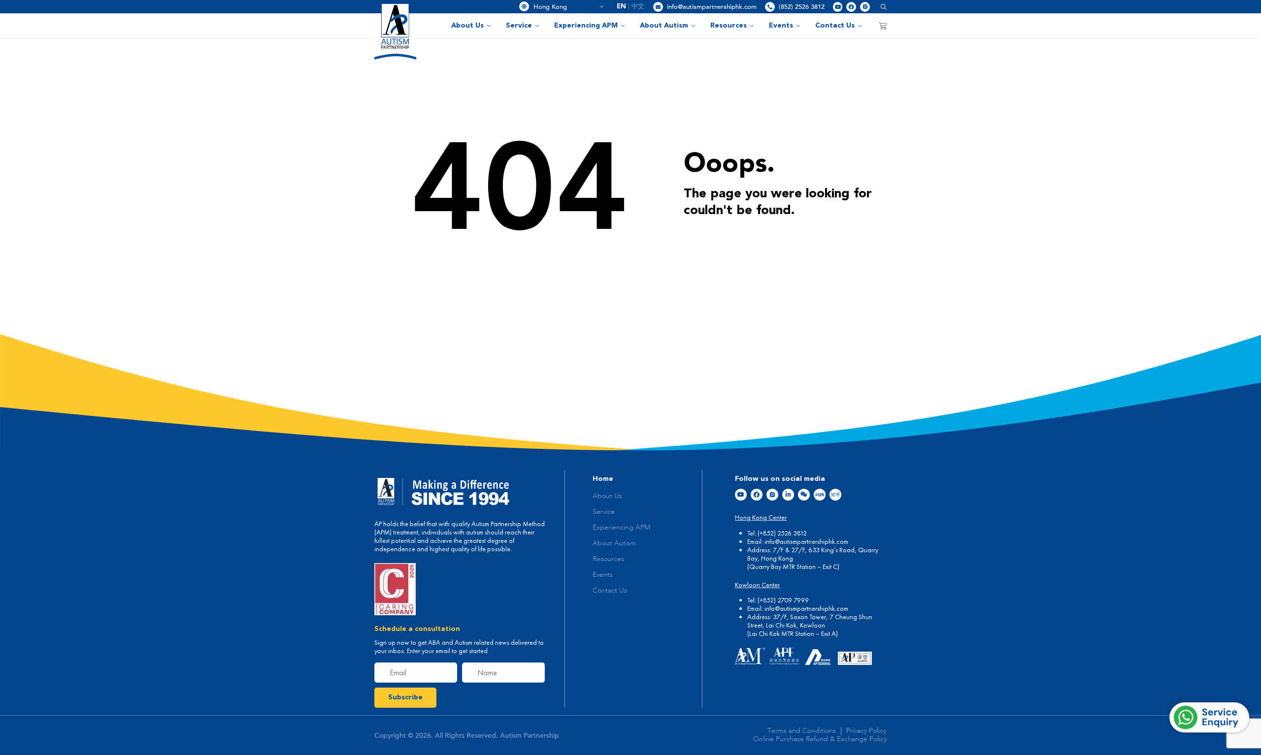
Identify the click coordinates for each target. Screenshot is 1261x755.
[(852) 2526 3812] (770, 7)
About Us (467, 25)
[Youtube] (838, 7)
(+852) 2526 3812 (782, 533)
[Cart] (883, 26)
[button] (880, 6)
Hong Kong (565, 7)
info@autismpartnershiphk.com (712, 7)
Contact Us (835, 25)
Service (519, 25)
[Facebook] (851, 7)
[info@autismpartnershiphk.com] (658, 7)
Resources (728, 25)
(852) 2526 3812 (802, 7)
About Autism (664, 25)
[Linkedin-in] (788, 495)
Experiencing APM (586, 25)
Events (781, 25)
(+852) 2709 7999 (783, 600)
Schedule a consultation (417, 629)
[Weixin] (804, 495)
